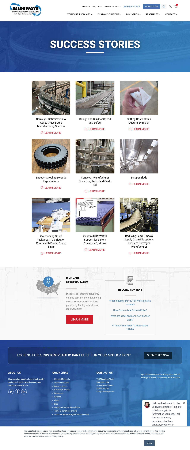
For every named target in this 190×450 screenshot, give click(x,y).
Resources (152, 14)
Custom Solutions (109, 14)
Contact (170, 14)
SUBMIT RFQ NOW (158, 355)
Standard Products (79, 14)
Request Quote (60, 386)
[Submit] (163, 6)
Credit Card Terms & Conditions (67, 407)
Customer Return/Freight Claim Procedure (71, 414)
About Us (86, 7)
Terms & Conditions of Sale (65, 411)
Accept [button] (149, 443)
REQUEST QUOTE (151, 6)
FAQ (93, 7)
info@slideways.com (105, 391)
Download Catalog (112, 7)
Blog (100, 7)
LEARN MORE (53, 132)
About (56, 400)
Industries (132, 14)
